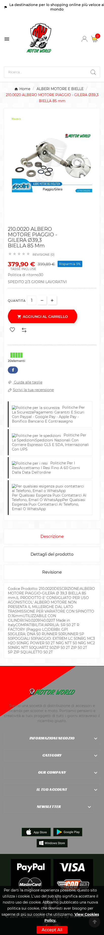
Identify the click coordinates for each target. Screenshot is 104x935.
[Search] (93, 72)
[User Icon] (84, 39)
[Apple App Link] (36, 832)
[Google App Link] (67, 832)
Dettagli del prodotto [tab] (52, 554)
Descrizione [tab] (52, 536)
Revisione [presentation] (52, 572)
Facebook (13, 369)
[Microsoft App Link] (52, 843)
